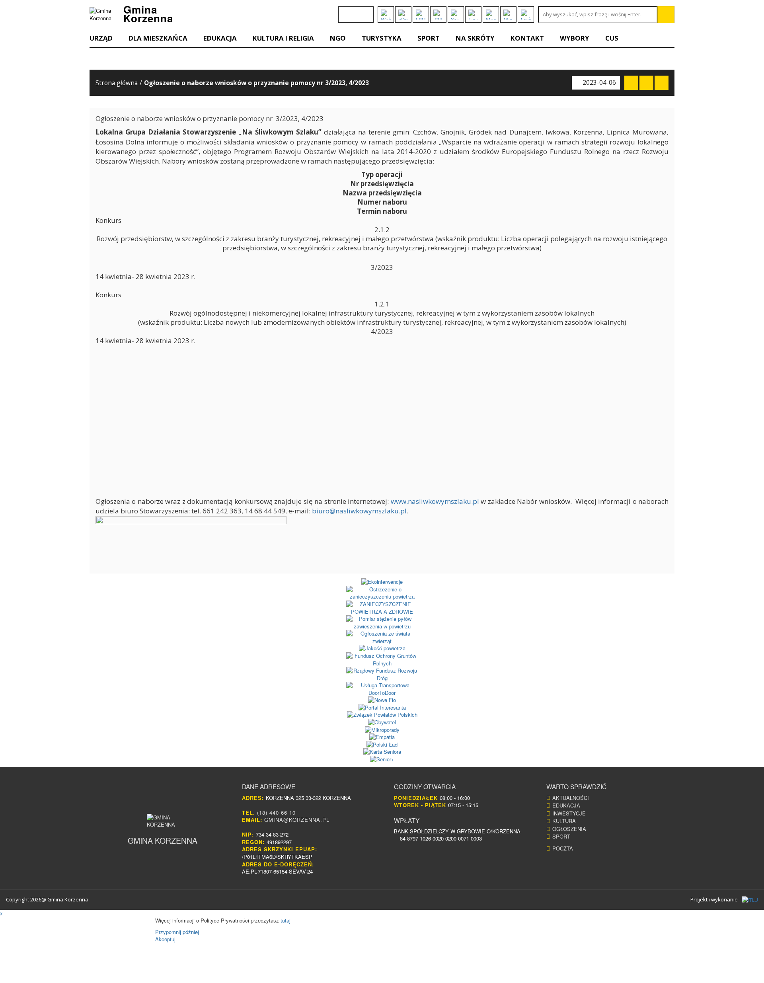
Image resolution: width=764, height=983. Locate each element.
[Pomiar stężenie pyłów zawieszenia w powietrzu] (382, 622)
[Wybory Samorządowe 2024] (386, 14)
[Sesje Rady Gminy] (526, 14)
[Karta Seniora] (382, 752)
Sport (428, 38)
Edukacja (220, 38)
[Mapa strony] (508, 14)
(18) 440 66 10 (276, 812)
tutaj (285, 920)
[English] (343, 11)
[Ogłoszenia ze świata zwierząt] (382, 637)
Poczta (562, 848)
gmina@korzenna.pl (296, 819)
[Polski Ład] (382, 745)
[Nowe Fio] (382, 700)
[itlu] (750, 900)
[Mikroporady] (382, 730)
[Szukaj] (665, 14)
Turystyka (381, 38)
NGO (338, 38)
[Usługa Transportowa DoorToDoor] (382, 689)
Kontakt (527, 38)
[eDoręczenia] (403, 14)
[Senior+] (382, 759)
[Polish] (354, 11)
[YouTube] (456, 14)
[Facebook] (473, 14)
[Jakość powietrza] (382, 648)
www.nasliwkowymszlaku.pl (435, 501)
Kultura (564, 821)
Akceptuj (165, 939)
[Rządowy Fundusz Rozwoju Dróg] (382, 674)
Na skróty (475, 38)
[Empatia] (382, 737)
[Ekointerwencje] (382, 582)
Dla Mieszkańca (158, 38)
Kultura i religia (283, 38)
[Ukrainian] (364, 11)
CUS (611, 38)
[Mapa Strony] (491, 14)
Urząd (101, 38)
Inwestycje (569, 813)
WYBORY (574, 38)
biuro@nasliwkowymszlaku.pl (359, 510)
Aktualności (570, 798)
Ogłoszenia (569, 829)
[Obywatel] (382, 722)
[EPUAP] (421, 14)
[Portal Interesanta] (382, 708)
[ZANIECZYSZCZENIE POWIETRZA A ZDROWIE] (382, 608)
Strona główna (117, 82)
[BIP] (438, 14)
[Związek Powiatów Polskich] (382, 715)
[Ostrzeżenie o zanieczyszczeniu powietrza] (382, 593)
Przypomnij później (177, 932)
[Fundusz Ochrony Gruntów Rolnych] (382, 659)
